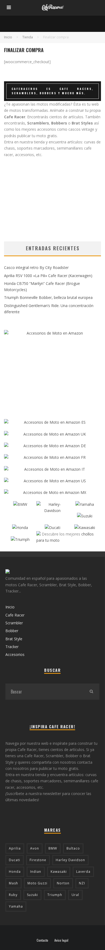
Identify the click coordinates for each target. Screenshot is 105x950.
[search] (91, 691)
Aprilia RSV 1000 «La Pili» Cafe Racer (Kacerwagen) (48, 275)
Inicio (10, 606)
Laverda (83, 871)
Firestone (38, 860)
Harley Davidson (70, 860)
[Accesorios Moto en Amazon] (52, 372)
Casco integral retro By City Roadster (36, 267)
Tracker (12, 646)
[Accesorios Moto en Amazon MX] (52, 492)
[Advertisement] (52, 195)
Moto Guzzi (37, 883)
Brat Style (13, 638)
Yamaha (16, 906)
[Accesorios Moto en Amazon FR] (52, 457)
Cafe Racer (14, 615)
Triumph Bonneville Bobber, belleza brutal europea (48, 297)
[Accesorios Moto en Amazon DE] (52, 446)
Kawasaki (59, 871)
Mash (13, 883)
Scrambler (14, 622)
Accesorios (14, 654)
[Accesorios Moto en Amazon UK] (52, 434)
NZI (82, 883)
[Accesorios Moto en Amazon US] (52, 481)
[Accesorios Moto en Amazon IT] (52, 469)
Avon (34, 848)
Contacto (42, 940)
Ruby (13, 894)
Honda (15, 871)
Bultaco (73, 848)
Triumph (54, 894)
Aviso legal (61, 940)
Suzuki (32, 894)
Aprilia (15, 848)
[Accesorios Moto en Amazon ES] (52, 422)
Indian (35, 871)
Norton (63, 883)
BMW (52, 848)
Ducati (14, 860)
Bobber (11, 630)
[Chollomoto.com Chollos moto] (38, 534)
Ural (75, 894)
